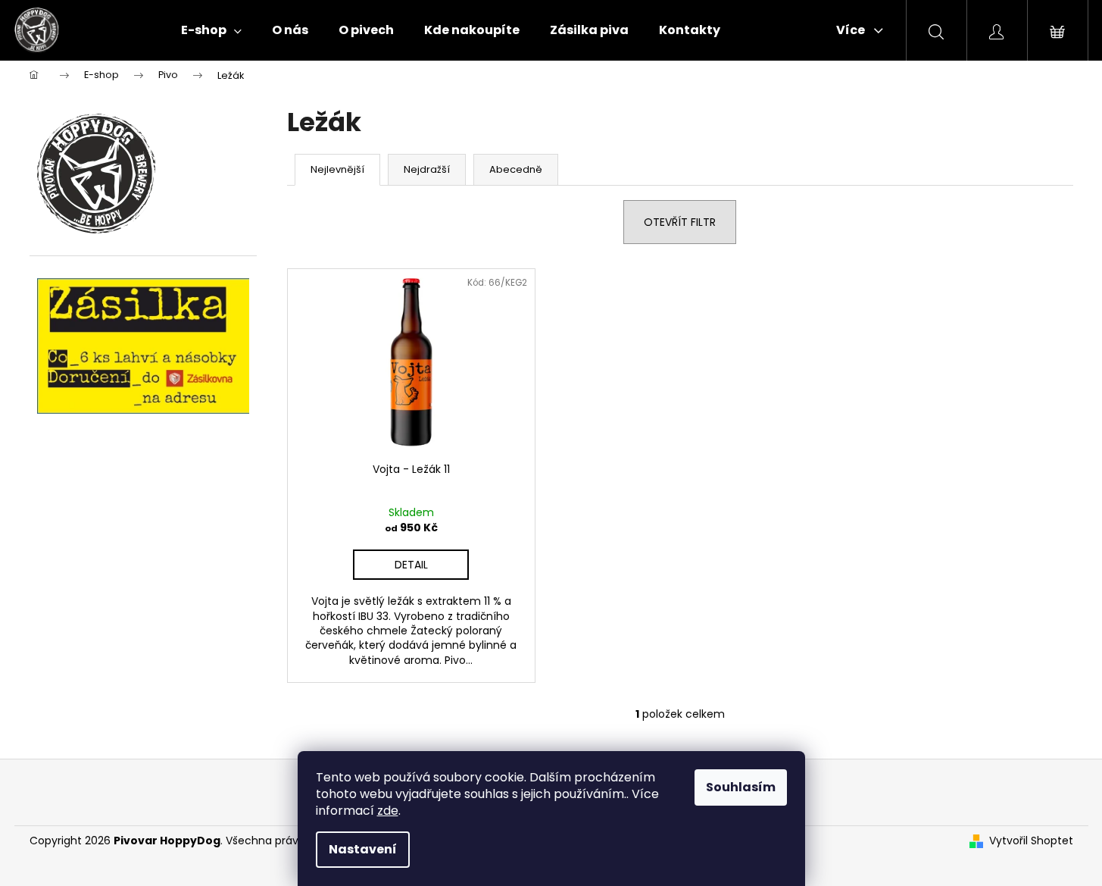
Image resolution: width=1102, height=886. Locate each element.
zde (387, 810)
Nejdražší (427, 169)
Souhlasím (741, 787)
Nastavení (363, 849)
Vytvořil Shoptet (1031, 841)
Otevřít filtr (680, 222)
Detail (411, 564)
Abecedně (515, 169)
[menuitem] (211, 30)
